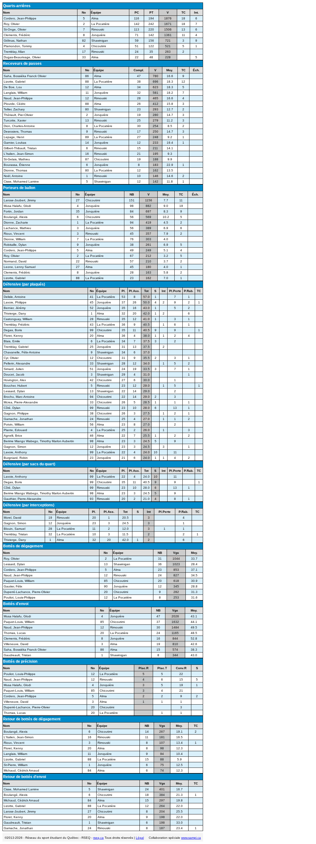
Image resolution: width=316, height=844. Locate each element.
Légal (140, 837)
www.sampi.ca (191, 837)
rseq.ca (98, 837)
